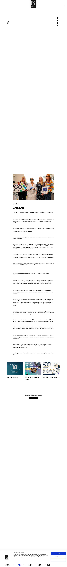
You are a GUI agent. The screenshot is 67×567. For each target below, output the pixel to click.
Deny (58, 560)
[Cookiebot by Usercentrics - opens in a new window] (6, 565)
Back (8, 22)
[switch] (30, 565)
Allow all (58, 553)
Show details (54, 564)
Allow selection (58, 556)
